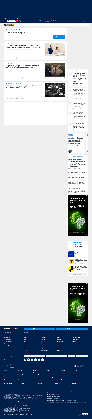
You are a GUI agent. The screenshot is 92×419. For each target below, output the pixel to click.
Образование (44, 350)
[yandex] (42, 359)
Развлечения (60, 346)
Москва (8, 29)
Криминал (43, 337)
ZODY (72, 18)
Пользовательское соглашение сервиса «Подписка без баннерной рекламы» (61, 400)
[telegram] (25, 359)
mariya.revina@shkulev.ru (13, 405)
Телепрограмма (36, 18)
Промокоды (16, 18)
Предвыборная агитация (10, 346)
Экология (74, 341)
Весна (25, 339)
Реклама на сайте (8, 335)
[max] (35, 359)
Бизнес (25, 337)
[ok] (32, 359)
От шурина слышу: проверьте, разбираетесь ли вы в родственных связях (24, 87)
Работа (58, 343)
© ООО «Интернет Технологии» (26, 414)
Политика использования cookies (53, 396)
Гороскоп (55, 18)
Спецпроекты (75, 346)
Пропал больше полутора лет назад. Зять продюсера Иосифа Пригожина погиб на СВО (23, 46)
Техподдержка (7, 343)
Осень (58, 337)
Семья (58, 350)
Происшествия (60, 341)
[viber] (39, 359)
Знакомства (44, 18)
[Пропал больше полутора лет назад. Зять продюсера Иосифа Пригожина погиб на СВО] (55, 49)
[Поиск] (80, 21)
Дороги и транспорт (28, 343)
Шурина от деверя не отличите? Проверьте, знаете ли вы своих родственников (23, 67)
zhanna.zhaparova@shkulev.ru (9, 409)
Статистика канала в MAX (10, 348)
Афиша (50, 18)
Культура (43, 339)
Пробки (68, 18)
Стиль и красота (76, 337)
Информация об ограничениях (53, 394)
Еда (24, 346)
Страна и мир (75, 339)
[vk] (28, 359)
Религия (59, 348)
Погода (29, 18)
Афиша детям (23, 18)
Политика (59, 339)
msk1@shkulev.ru (19, 401)
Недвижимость (8, 18)
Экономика (74, 343)
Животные (26, 348)
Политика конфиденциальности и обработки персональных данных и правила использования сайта (66, 402)
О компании (7, 337)
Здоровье (26, 350)
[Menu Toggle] (5, 21)
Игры (76, 18)
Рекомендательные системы (52, 398)
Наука (42, 346)
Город (25, 341)
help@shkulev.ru (13, 403)
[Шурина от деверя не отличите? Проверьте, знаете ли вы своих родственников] (55, 70)
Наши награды (7, 339)
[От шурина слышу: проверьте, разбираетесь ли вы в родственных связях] (55, 90)
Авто (25, 335)
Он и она (59, 335)
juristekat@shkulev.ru (35, 402)
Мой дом (43, 343)
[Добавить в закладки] (64, 58)
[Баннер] (9, 25)
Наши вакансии (8, 341)
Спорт (73, 335)
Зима (42, 335)
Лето (42, 341)
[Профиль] (87, 21)
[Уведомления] (83, 21)
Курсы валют (62, 18)
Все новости (14, 29)
